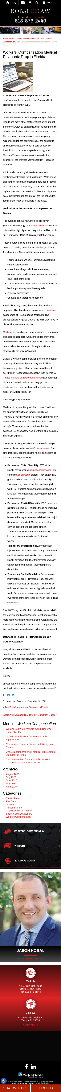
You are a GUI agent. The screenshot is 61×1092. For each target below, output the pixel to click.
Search (36, 2)
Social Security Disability (19, 813)
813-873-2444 (33, 991)
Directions (30, 1025)
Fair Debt (11, 801)
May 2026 (11, 783)
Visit (30, 2)
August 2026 (12, 774)
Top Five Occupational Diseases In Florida (26, 707)
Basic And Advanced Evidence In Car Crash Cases (29, 715)
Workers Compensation (18, 817)
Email (23, 2)
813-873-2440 (30, 21)
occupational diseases (39, 470)
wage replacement (40, 448)
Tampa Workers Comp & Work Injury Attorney (21, 38)
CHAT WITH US (15, 1088)
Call (14, 2)
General (10, 804)
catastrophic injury (36, 225)
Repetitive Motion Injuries (19, 810)
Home (7, 2)
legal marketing (20, 1083)
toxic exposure (22, 474)
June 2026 (11, 780)
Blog (42, 38)
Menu (50, 2)
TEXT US (46, 1088)
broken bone (50, 310)
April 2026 (11, 786)
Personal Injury (14, 807)
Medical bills (9, 332)
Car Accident (12, 798)
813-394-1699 (33, 989)
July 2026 (11, 777)
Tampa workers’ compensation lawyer (22, 377)
